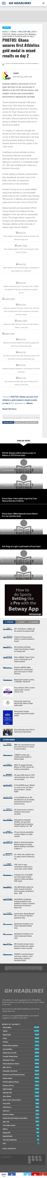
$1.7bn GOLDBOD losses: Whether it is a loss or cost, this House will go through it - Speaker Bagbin (24, 788)
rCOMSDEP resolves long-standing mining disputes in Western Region (22, 757)
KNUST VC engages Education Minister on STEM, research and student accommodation (24, 767)
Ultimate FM (7, 1093)
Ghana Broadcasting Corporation (15, 1118)
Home (5, 31)
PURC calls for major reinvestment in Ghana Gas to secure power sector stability (23, 867)
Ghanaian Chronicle (10, 1071)
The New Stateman (10, 1140)
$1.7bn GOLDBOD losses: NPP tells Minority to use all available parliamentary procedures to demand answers (24, 801)
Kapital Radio (7, 1136)
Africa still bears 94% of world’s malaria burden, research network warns (24, 690)
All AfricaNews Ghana (11, 1082)
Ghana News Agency (10, 1045)
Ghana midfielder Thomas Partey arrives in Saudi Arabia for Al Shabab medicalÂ (24, 659)
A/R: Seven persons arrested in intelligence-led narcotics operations (23, 812)
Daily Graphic (7, 1089)
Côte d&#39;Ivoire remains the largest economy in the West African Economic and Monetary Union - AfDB (24, 890)
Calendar (34, 622)
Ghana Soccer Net (9, 1053)
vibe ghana (7, 1096)
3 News (13, 31)
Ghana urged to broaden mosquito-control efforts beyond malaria (24, 713)
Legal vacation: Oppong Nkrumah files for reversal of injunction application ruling (24, 916)
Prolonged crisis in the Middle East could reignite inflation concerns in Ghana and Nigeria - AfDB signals (24, 878)
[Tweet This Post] (27, 1174)
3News (29, 403)
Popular (10, 622)
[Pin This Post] (35, 1174)
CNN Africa (7, 1107)
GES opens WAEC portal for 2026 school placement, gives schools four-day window (24, 777)
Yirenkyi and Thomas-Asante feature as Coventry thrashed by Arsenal (24, 639)
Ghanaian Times (9, 1060)
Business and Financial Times (14, 1075)
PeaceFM (6, 1104)
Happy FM (6, 1133)
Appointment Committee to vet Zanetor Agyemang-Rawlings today (23, 926)
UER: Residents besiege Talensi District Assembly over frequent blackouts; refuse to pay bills (24, 946)
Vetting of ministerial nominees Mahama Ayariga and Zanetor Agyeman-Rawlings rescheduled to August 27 (24, 845)
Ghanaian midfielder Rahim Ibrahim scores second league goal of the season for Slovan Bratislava (23, 670)
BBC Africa (7, 1067)
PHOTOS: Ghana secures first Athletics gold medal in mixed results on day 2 (20, 400)
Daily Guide (7, 1035)
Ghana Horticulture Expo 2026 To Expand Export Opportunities (24, 731)
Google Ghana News (10, 1056)
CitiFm (5, 1031)
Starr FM (6, 1122)
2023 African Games (31, 422)
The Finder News (9, 1125)
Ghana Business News (11, 1064)
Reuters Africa (8, 1085)
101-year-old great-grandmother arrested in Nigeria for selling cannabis (24, 834)
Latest (22, 622)
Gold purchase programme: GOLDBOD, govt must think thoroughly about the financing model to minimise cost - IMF (23, 823)
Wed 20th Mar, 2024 (27, 31)
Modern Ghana (8, 1114)
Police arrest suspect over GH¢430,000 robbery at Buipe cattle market (23, 703)
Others (5, 1129)
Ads (4, 1143)
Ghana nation (7, 1078)
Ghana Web (7, 1027)
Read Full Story (9, 409)
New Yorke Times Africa (12, 1100)
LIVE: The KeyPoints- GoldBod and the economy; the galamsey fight (24, 630)
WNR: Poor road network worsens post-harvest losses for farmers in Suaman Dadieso (24, 747)
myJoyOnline (7, 1049)
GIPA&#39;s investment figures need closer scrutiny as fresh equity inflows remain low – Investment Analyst (24, 957)
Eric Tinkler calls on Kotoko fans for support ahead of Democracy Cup (24, 856)
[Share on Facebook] (12, 1174)
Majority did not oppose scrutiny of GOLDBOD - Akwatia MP (24, 681)
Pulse (5, 1038)
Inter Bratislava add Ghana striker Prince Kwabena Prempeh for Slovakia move (24, 649)
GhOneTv (6, 1111)
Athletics (19, 422)
